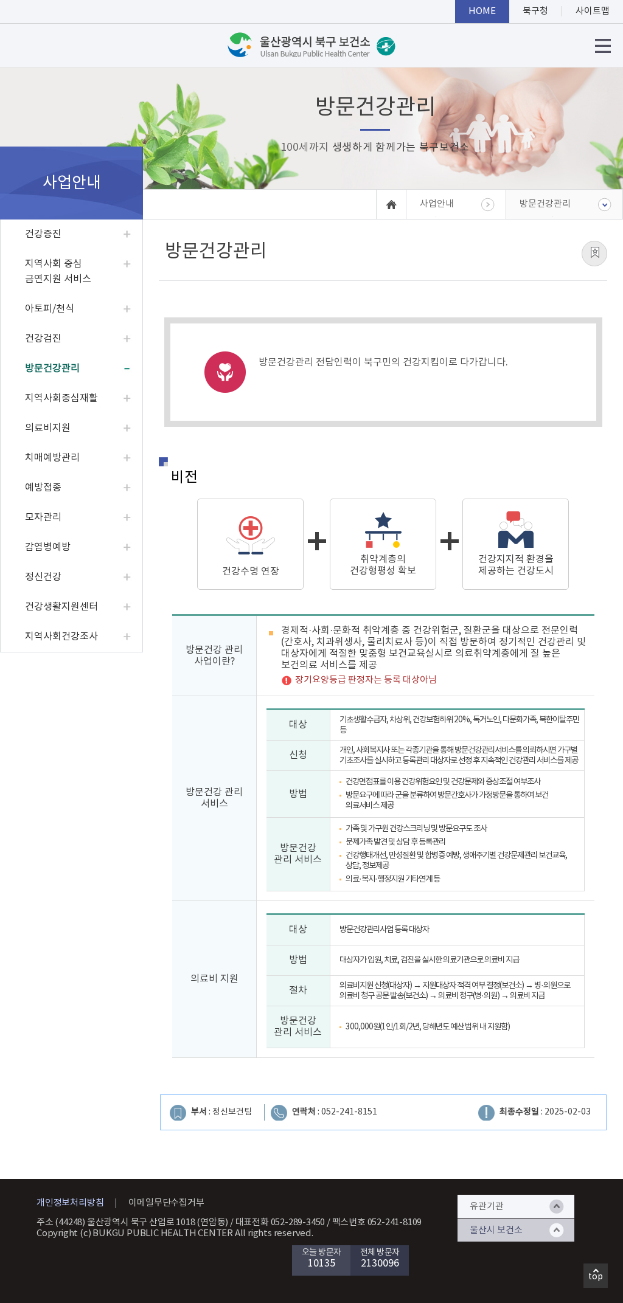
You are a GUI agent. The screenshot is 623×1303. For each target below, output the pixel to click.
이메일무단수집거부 (166, 1203)
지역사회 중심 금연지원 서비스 (58, 271)
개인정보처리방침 (70, 1203)
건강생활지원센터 (61, 606)
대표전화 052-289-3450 (280, 1222)
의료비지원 (48, 428)
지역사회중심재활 (61, 398)
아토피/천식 (49, 308)
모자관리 (43, 517)
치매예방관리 (52, 457)
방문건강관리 (52, 368)
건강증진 (43, 234)
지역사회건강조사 (61, 636)
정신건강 (43, 577)
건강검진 (43, 338)
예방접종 (43, 487)
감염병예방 (48, 547)
